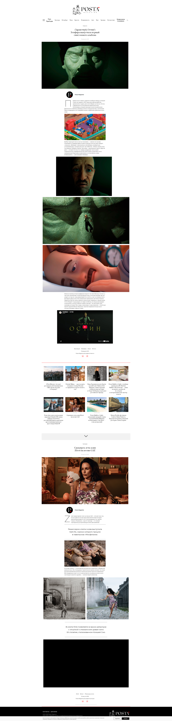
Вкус (97, 20)
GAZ (78, 694)
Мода (71, 20)
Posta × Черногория (49, 20)
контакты (46, 711)
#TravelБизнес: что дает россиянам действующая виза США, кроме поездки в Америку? (53, 386)
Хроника (103, 20)
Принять (125, 718)
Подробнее (117, 718)
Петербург (65, 20)
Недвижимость (85, 20)
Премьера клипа (89, 694)
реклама (54, 711)
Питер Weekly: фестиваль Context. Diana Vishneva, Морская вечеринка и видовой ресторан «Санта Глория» (118, 418)
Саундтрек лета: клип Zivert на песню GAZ (75, 416)
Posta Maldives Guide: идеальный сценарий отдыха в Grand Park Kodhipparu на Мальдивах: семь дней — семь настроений (97, 419)
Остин (94, 348)
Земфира (84, 348)
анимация (77, 348)
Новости (118, 412)
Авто (92, 20)
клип (89, 348)
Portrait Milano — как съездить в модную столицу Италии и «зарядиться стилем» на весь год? (75, 386)
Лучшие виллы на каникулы (121, 20)
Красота (77, 20)
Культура (57, 20)
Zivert (82, 694)
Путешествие (111, 20)
